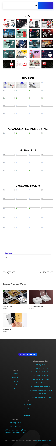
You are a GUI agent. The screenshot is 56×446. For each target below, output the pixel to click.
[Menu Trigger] (36, 5)
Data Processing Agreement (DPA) (40, 376)
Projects (15, 377)
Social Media (7, 306)
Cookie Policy (40, 383)
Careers (15, 388)
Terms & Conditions (41, 368)
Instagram (27, 405)
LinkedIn (27, 408)
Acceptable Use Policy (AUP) (40, 386)
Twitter (27, 412)
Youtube (27, 415)
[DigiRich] (11, 5)
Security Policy (41, 394)
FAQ (15, 385)
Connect (15, 419)
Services (15, 374)
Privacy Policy (40, 365)
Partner (15, 381)
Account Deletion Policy (41, 379)
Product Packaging (36, 306)
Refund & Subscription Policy (41, 372)
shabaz (5, 308)
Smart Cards (7, 329)
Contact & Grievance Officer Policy (40, 397)
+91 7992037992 (15, 426)
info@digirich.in (15, 423)
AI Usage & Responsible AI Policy (41, 390)
